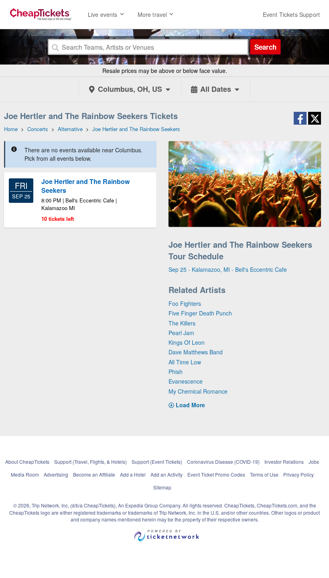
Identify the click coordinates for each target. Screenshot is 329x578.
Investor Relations (284, 461)
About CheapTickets (27, 461)
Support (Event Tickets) (157, 461)
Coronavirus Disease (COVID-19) (223, 461)
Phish (176, 372)
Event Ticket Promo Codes (216, 474)
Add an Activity (166, 474)
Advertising (56, 474)
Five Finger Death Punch (200, 313)
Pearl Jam (181, 333)
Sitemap (162, 487)
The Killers (182, 323)
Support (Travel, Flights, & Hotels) (90, 461)
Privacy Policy (298, 474)
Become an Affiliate (94, 474)
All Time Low (185, 362)
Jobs (314, 461)
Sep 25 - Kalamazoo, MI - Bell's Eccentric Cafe (228, 269)
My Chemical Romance (198, 391)
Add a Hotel (133, 474)
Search (265, 47)
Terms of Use (264, 474)
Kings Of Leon (187, 342)
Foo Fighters (185, 303)
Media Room (25, 474)
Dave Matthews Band (196, 352)
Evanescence (186, 381)
